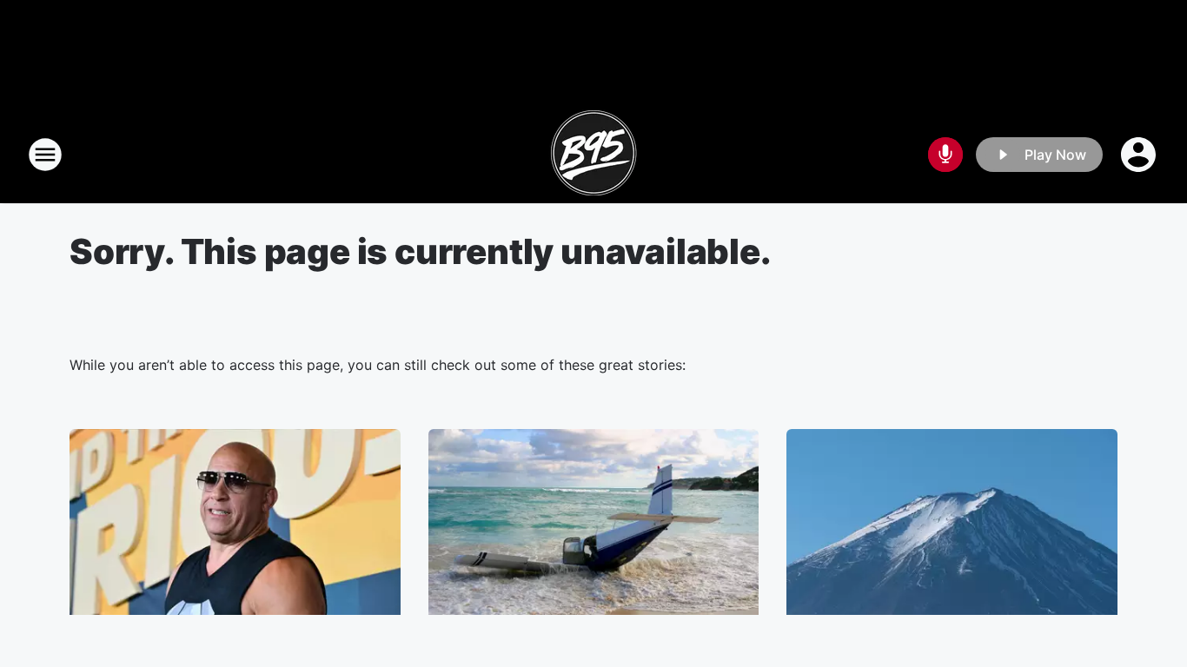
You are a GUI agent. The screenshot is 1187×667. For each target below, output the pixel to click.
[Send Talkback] (945, 154)
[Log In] (1140, 154)
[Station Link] (593, 154)
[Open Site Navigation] (45, 154)
